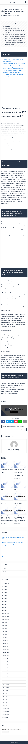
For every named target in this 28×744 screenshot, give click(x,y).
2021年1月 (5, 705)
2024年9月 (5, 586)
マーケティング (5, 731)
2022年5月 (5, 670)
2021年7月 (5, 696)
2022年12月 (6, 649)
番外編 (4, 571)
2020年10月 (6, 714)
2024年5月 (5, 598)
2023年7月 (5, 628)
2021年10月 (6, 690)
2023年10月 (6, 619)
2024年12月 (6, 583)
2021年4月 (5, 702)
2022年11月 (6, 652)
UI (8, 729)
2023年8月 (5, 625)
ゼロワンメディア (14, 2)
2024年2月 (5, 607)
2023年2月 (5, 643)
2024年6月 (5, 595)
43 (2, 549)
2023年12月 (6, 613)
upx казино (10, 286)
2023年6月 (5, 631)
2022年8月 (5, 661)
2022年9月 (5, 658)
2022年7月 (5, 664)
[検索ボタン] (26, 2)
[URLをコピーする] (25, 421)
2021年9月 (5, 693)
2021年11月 (6, 687)
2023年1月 (5, 646)
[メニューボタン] (2, 2)
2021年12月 (6, 684)
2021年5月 (5, 699)
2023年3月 (5, 640)
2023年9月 (5, 622)
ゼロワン (18, 729)
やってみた (13, 729)
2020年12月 (6, 708)
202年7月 (5, 717)
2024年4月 (5, 601)
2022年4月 (5, 673)
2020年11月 (6, 711)
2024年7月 (5, 592)
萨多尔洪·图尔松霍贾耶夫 (14, 450)
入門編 (4, 15)
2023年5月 (5, 634)
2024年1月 (5, 610)
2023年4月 (5, 637)
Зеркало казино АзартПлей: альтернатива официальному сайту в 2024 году (14, 30)
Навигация (7, 26)
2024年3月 (5, 604)
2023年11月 (6, 616)
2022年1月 (5, 682)
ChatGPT (4, 729)
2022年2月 (5, 679)
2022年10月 (6, 655)
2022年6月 (5, 667)
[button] (3, 421)
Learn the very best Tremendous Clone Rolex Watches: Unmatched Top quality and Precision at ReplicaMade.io (13, 544)
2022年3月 (5, 676)
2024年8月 (5, 589)
